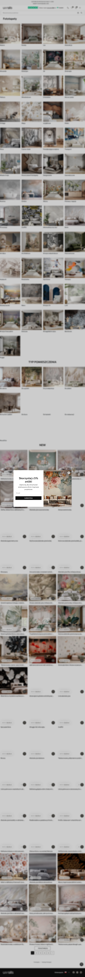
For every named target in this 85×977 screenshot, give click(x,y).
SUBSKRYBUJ (28, 498)
